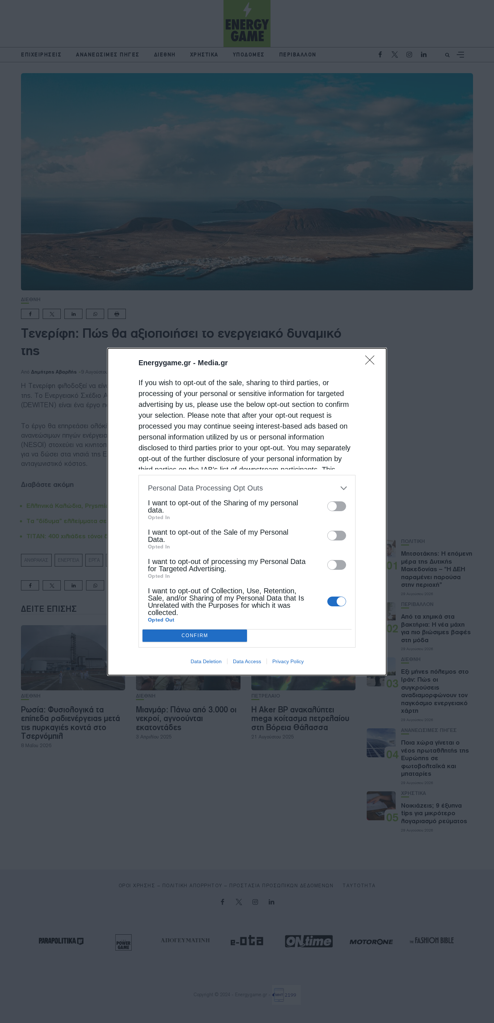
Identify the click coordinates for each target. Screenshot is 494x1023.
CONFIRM (195, 635)
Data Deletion (206, 661)
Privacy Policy (288, 661)
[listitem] (247, 488)
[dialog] (247, 511)
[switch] (336, 506)
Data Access (247, 661)
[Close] (372, 362)
